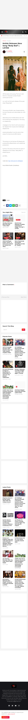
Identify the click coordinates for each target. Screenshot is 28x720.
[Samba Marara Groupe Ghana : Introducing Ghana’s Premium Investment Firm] (8, 515)
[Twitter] (10, 205)
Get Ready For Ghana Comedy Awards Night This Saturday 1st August (20, 522)
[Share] (24, 52)
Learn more (11, 714)
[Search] (26, 32)
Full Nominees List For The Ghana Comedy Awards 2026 (20, 540)
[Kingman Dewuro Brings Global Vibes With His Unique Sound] (8, 493)
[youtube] (15, 705)
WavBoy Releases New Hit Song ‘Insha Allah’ (7, 224)
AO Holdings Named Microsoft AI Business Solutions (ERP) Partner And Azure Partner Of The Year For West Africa (20, 352)
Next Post (23, 297)
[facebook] (9, 705)
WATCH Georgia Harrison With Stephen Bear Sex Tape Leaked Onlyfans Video (7, 350)
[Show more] (19, 205)
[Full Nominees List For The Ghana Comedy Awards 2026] (20, 533)
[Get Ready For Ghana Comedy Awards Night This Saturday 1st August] (20, 515)
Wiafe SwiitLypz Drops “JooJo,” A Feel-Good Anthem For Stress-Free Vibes (8, 243)
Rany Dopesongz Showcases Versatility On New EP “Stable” (20, 243)
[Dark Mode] (23, 32)
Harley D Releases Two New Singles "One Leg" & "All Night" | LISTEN (20, 371)
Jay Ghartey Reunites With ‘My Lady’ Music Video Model (8, 561)
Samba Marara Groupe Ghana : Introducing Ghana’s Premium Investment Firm (8, 522)
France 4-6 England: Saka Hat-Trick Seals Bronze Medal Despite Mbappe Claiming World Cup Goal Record (8, 542)
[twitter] (12, 705)
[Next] (26, 35)
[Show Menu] (2, 32)
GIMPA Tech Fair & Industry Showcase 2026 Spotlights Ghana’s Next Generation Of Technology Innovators (8, 394)
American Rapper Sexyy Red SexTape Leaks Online (20, 391)
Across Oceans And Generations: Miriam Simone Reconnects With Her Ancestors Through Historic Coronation (20, 583)
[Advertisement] (14, 15)
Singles (9, 40)
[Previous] (24, 35)
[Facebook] (7, 205)
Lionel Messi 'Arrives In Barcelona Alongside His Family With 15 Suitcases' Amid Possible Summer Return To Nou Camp (13, 35)
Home (4, 40)
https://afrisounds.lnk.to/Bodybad (15, 161)
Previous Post (5, 297)
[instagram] (19, 705)
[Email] (16, 205)
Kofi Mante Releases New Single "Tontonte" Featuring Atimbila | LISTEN (8, 582)
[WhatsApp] (13, 205)
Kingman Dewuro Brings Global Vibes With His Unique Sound (7, 500)
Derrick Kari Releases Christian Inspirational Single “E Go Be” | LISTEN (20, 225)
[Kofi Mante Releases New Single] (8, 574)
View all (23, 212)
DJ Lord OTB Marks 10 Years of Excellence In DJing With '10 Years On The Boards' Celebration (8, 373)
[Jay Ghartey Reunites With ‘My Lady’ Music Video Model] (8, 553)
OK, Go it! (5, 717)
